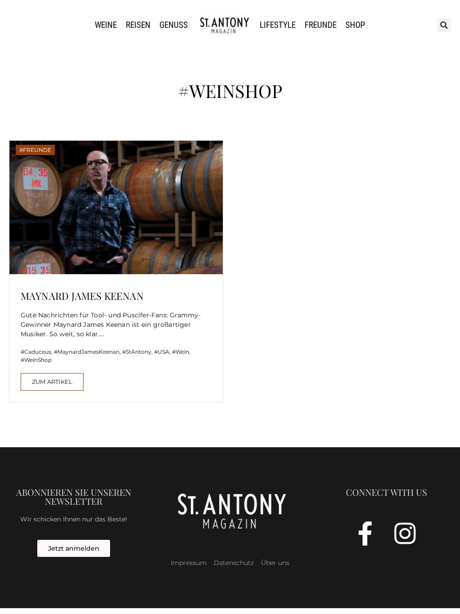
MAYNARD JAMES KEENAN (82, 296)
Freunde (320, 25)
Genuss (173, 25)
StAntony (138, 351)
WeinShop (38, 359)
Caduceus (37, 351)
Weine (106, 25)
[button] (444, 25)
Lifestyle (278, 25)
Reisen (138, 25)
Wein (182, 351)
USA (163, 351)
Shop (355, 25)
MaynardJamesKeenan (88, 351)
